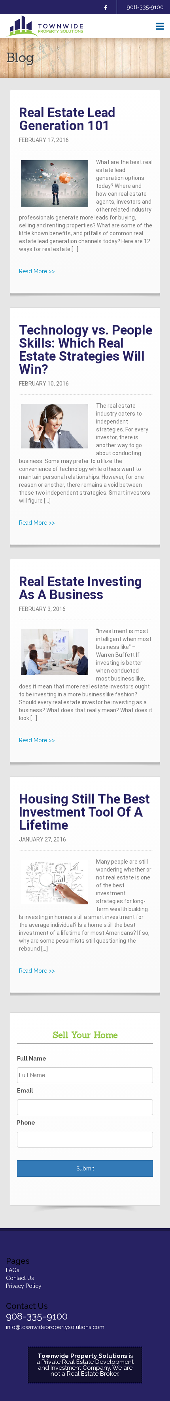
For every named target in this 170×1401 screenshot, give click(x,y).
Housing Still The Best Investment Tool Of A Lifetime (84, 812)
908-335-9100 (145, 7)
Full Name (31, 1058)
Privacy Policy (24, 1286)
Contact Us (20, 1278)
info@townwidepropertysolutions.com (55, 1327)
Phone (26, 1122)
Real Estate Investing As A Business (80, 588)
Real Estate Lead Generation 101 (67, 119)
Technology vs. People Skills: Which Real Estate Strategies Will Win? (85, 349)
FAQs (12, 1270)
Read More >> (37, 271)
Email (25, 1090)
